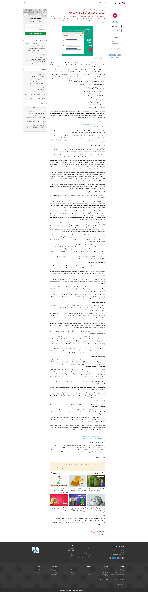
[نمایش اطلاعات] (115, 43)
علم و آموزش (105, 569)
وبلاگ (81, 3)
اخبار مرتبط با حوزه (42, 104)
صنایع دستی (88, 577)
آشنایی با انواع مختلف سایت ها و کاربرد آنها (91, 124)
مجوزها (89, 550)
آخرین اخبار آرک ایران (41, 40)
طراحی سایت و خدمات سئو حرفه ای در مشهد (36, 111)
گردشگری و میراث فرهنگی (103, 576)
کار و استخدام (122, 581)
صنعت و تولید (122, 576)
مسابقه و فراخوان (37, 572)
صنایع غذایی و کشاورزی (120, 579)
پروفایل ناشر (62, 468)
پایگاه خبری (98, 3)
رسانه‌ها (89, 569)
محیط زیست (105, 577)
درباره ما (88, 548)
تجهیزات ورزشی (71, 572)
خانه (105, 3)
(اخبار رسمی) (90, 16)
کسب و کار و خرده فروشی (120, 577)
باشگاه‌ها (72, 574)
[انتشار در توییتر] (113, 55)
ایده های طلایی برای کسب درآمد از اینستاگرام (36, 79)
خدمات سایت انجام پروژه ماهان (39, 81)
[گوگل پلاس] (123, 558)
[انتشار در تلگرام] (110, 55)
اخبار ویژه (44, 69)
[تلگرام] (113, 558)
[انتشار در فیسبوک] (115, 55)
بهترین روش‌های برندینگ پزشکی (39, 125)
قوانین (89, 555)
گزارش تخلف (55, 468)
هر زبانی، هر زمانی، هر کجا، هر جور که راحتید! (36, 85)
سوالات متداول (87, 553)
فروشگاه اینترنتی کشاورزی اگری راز (38, 77)
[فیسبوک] (120, 558)
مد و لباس (55, 572)
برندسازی (72, 553)
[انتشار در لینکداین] (120, 55)
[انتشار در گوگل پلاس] (118, 55)
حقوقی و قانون (105, 574)
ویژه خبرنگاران (71, 555)
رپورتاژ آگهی (72, 559)
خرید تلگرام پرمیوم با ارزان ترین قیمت (38, 92)
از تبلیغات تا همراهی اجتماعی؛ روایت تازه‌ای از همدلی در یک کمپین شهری (36, 114)
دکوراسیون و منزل (53, 576)
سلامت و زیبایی (54, 569)
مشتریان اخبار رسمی (86, 552)
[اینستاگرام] (110, 558)
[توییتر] (118, 558)
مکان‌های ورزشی (71, 571)
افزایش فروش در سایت (96, 127)
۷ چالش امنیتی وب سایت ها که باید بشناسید (36, 50)
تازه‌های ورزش (71, 569)
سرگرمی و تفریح (54, 574)
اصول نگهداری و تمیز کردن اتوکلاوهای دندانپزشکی (35, 44)
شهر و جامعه (105, 572)
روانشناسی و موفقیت (53, 571)
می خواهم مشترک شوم (35, 33)
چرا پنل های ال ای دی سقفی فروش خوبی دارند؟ (36, 98)
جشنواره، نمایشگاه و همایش (34, 571)
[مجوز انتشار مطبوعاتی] (35, 550)
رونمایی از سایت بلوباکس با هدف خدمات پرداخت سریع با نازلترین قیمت (35, 88)
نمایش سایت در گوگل (100, 63)
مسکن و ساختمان (121, 584)
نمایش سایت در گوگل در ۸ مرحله (38, 46)
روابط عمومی (71, 548)
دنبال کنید (114, 30)
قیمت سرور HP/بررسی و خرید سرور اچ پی (37, 83)
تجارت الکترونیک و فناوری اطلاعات (118, 574)
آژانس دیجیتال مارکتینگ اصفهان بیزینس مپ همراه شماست (35, 128)
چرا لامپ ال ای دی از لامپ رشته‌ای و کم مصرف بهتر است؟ (35, 95)
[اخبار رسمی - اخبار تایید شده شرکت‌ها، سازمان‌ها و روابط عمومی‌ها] (120, 3)
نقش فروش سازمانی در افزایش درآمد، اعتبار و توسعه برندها (36, 108)
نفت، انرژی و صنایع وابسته (119, 572)
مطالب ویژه (72, 557)
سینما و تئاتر (88, 572)
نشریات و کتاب (88, 571)
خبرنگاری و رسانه (70, 552)
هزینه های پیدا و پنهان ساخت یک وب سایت (36, 64)
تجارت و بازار (122, 569)
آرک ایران (115, 22)
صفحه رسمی (114, 26)
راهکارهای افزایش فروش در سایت (38, 55)
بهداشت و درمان (104, 571)
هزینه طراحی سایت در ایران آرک (39, 57)
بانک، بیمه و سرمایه (121, 583)
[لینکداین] (115, 558)
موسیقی (89, 574)
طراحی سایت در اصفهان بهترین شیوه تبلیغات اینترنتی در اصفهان (36, 73)
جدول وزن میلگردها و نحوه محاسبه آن (37, 59)
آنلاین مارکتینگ (71, 550)
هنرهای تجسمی (88, 576)
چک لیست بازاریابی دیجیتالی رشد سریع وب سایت (35, 52)
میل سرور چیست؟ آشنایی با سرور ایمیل (92, 436)
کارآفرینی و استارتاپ (121, 571)
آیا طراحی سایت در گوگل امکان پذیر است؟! (91, 438)
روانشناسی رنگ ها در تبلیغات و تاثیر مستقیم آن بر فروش (35, 122)
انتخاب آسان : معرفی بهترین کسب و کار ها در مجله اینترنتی (35, 118)
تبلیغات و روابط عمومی (99, 535)
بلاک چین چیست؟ (41, 61)
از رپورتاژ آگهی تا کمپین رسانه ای (84, 557)
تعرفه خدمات (89, 3)
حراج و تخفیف (37, 569)
